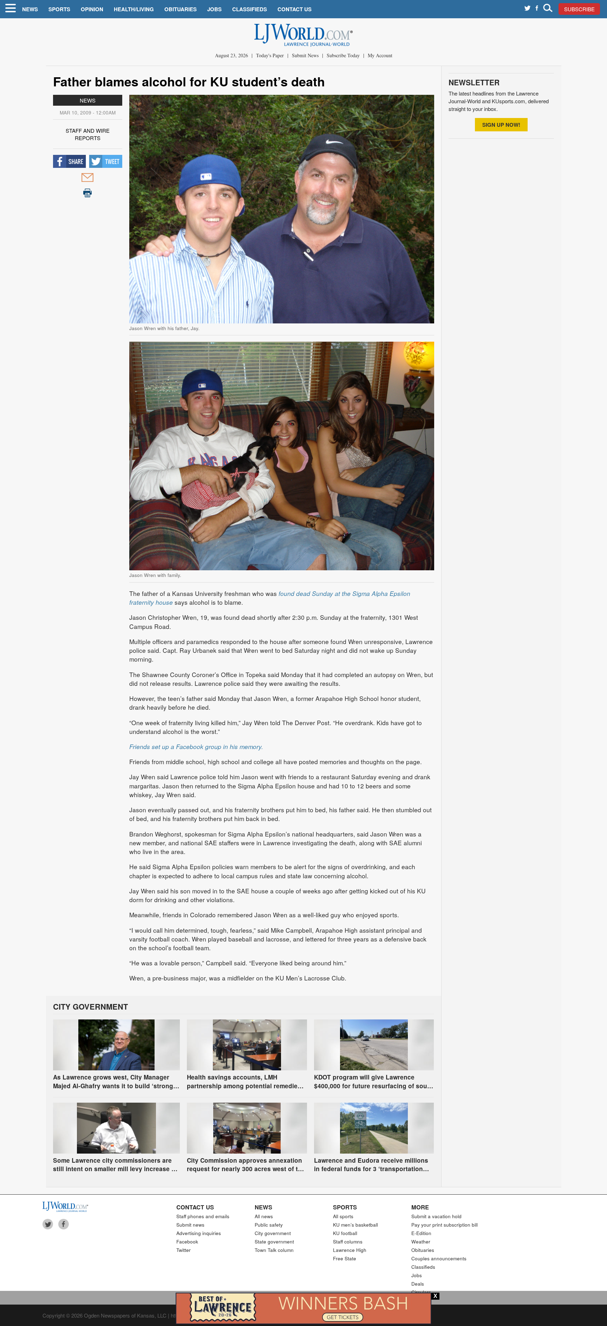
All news (264, 1216)
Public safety (269, 1224)
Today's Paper (270, 55)
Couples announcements (438, 1258)
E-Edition (421, 1233)
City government (273, 1233)
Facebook (187, 1241)
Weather (420, 1241)
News (30, 9)
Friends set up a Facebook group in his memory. (196, 746)
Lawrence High (349, 1250)
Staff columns (348, 1241)
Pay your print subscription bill (444, 1224)
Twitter (183, 1250)
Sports (59, 9)
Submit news (190, 1224)
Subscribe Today (343, 55)
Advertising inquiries (198, 1233)
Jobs (214, 9)
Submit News (305, 55)
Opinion (92, 9)
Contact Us (295, 9)
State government (274, 1241)
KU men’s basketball (355, 1224)
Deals (417, 1283)
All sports (343, 1216)
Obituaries (180, 9)
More (420, 1207)
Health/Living (134, 9)
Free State (344, 1258)
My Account (380, 55)
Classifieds (249, 9)
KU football (345, 1233)
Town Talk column (274, 1250)
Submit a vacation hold (436, 1216)
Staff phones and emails (202, 1216)
